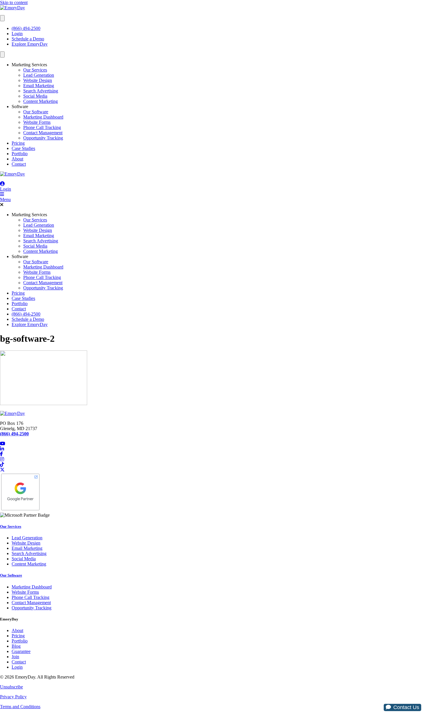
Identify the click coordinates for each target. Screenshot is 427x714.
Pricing (18, 143)
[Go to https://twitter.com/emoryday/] (213, 470)
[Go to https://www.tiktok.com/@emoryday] (213, 464)
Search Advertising (40, 90)
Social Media (35, 96)
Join (15, 656)
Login (17, 33)
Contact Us (406, 707)
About (17, 158)
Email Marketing (38, 85)
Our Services (35, 69)
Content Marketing (40, 101)
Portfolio (20, 153)
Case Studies (23, 148)
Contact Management (42, 132)
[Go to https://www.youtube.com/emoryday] (213, 443)
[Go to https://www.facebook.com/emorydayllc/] (213, 454)
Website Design (37, 80)
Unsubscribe (11, 686)
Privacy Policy (13, 696)
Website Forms (37, 122)
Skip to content (14, 2)
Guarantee (21, 651)
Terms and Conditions (20, 706)
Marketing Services (29, 64)
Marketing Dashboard (43, 116)
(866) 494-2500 (26, 28)
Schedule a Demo (28, 38)
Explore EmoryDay (30, 44)
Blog (16, 646)
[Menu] (2, 18)
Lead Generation (38, 75)
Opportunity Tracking (43, 137)
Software (20, 106)
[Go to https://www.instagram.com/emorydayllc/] (213, 459)
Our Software (35, 111)
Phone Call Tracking (42, 127)
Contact (19, 164)
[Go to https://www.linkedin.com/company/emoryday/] (213, 449)
